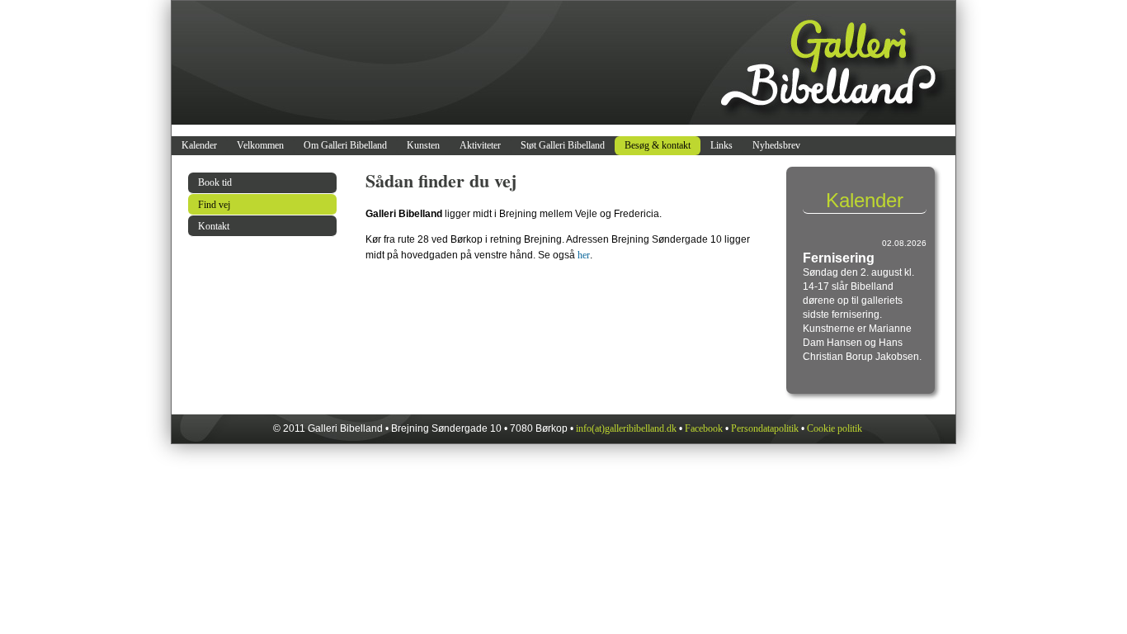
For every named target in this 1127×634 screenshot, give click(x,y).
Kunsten (423, 145)
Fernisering (839, 258)
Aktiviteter (480, 145)
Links (721, 145)
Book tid (215, 182)
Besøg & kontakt (658, 145)
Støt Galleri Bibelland (563, 145)
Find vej (214, 205)
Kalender (199, 145)
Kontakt (213, 226)
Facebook (704, 428)
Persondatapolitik (765, 428)
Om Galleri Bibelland (345, 145)
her (584, 255)
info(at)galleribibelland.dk (626, 428)
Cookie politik (834, 428)
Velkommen (260, 145)
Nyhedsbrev (776, 145)
